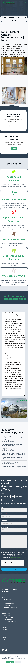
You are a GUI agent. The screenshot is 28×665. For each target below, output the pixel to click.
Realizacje (4, 628)
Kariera (5, 642)
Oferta (3, 597)
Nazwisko (4, 514)
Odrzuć (18, 662)
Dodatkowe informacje (7, 534)
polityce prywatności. (16, 557)
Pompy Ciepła (7, 601)
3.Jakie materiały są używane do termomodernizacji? (12, 445)
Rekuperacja (7, 605)
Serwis (5, 644)
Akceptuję (10, 662)
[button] (14, 436)
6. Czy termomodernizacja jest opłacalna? (12, 458)
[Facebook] (3, 650)
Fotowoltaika (7, 599)
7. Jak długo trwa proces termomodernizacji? (10, 462)
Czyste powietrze (8, 618)
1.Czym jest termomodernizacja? (13, 437)
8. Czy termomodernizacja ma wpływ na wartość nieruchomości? (14, 467)
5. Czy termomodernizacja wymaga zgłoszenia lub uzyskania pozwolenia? (13, 453)
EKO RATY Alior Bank (10, 622)
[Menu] (22, 3)
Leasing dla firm (8, 620)
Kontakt (4, 638)
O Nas (5, 640)
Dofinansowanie (6, 613)
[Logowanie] (25, 2)
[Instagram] (6, 650)
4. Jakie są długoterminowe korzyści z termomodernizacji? (14, 449)
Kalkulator (4, 630)
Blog (3, 632)
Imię (2, 507)
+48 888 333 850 (17, 589)
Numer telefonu (5, 527)
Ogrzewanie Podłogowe (10, 607)
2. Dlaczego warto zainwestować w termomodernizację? (13, 440)
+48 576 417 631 (7, 589)
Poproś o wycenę (14, 569)
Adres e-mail (4, 520)
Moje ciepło (7, 615)
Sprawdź (13, 126)
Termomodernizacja (9, 603)
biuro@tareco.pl (6, 591)
